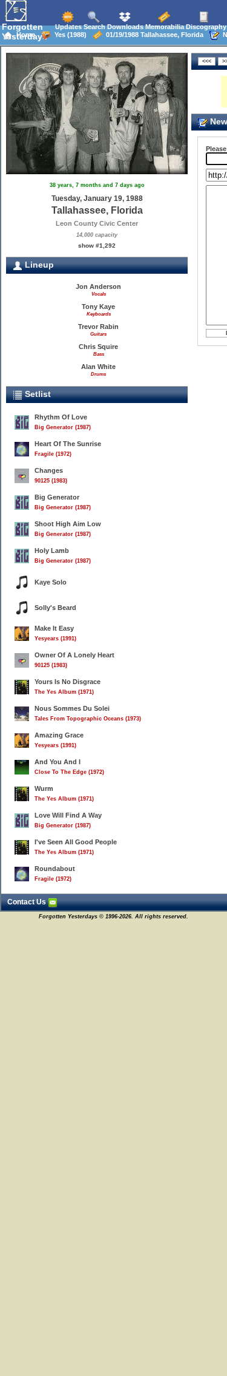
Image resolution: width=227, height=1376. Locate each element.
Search (93, 26)
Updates (67, 26)
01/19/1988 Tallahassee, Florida (152, 34)
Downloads (124, 26)
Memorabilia (163, 26)
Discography (205, 26)
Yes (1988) (69, 34)
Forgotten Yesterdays (24, 31)
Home (24, 34)
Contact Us (27, 902)
